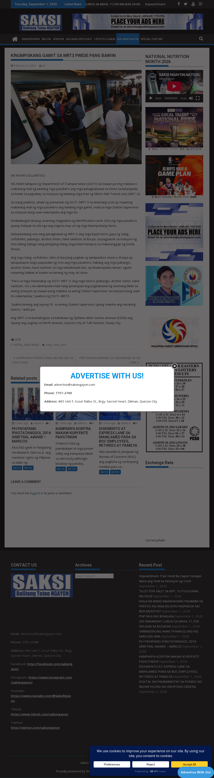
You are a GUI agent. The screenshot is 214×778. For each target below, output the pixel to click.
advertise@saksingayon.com (74, 384)
